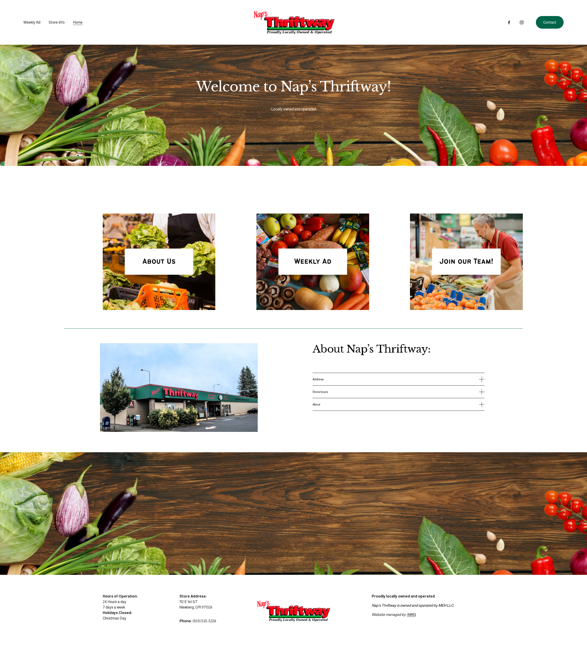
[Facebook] (509, 22)
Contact (549, 22)
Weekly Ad (31, 22)
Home (78, 22)
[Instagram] (521, 22)
